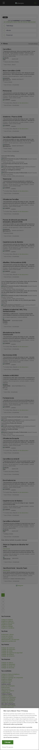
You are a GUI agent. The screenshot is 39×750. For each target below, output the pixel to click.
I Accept (8, 742)
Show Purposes (7, 747)
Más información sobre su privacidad (20, 723)
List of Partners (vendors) (10, 737)
